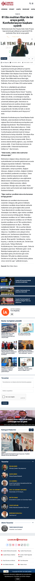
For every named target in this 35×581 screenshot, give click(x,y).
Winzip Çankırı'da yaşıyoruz (17, 468)
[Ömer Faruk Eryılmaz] (4, 528)
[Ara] (30, 3)
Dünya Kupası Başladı (15, 476)
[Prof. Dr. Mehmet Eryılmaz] (4, 491)
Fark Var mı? (12, 515)
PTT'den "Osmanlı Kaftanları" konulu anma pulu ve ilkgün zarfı (25, 369)
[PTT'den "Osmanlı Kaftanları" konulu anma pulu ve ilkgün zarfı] (26, 362)
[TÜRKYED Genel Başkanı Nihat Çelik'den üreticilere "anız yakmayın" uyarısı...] (26, 345)
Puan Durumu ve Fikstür (9, 560)
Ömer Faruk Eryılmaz (16, 527)
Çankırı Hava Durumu (25, 550)
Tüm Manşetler (24, 560)
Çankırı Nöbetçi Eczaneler (10, 550)
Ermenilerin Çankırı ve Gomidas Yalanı (20, 499)
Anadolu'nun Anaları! (15, 529)
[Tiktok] (22, 545)
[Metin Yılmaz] (4, 498)
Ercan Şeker (13, 466)
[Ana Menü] (32, 3)
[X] (10, 545)
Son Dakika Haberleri (8, 564)
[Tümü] (33, 461)
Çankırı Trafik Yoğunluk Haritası (25, 555)
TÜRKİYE (17, 14)
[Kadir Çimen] (4, 475)
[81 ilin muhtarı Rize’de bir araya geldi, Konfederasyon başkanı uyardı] (17, 46)
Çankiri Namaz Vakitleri (9, 554)
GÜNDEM (4, 9)
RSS (7, 571)
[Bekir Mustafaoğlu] (4, 514)
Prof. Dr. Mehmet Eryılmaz (18, 489)
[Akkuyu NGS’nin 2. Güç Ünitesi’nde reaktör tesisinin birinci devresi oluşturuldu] (9, 328)
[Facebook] (7, 545)
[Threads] (25, 545)
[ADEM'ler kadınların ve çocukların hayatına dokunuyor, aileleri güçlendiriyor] (9, 362)
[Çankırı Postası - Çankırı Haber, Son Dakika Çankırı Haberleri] (7, 3)
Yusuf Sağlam (13, 505)
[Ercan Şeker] (4, 467)
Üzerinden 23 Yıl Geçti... (16, 492)
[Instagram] (16, 545)
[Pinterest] (13, 545)
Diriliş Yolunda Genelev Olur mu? (19, 507)
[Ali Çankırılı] (4, 483)
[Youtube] (19, 545)
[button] (30, 430)
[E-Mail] (12, 314)
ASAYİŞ (18, 9)
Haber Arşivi (23, 564)
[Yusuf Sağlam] (4, 506)
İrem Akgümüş (5, 62)
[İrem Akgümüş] (5, 312)
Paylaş (5, 58)
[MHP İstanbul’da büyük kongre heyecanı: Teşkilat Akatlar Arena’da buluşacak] (17, 442)
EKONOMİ (26, 9)
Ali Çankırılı (13, 481)
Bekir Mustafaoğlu (15, 513)
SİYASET (11, 9)
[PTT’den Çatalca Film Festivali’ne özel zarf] (26, 328)
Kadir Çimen (13, 474)
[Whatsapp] (27, 545)
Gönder (5, 403)
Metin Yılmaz (13, 497)
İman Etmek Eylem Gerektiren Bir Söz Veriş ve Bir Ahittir (20, 484)
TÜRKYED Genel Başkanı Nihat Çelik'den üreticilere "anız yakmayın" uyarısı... (26, 352)
